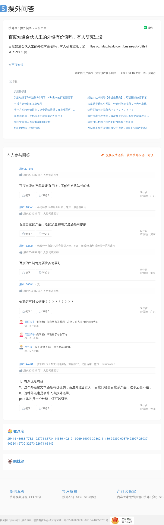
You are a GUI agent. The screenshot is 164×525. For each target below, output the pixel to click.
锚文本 (42, 387)
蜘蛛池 (18, 461)
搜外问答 (26, 28)
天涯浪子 (30, 321)
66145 (49, 443)
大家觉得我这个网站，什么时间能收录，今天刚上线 (117, 103)
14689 (59, 438)
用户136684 (26, 284)
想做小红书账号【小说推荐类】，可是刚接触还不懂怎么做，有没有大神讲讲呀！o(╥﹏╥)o (119, 97)
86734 (49, 438)
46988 (21, 438)
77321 (31, 438)
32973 (31, 443)
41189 (106, 438)
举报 (15, 81)
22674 (40, 443)
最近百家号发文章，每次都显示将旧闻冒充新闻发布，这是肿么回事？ (119, 115)
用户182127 (26, 245)
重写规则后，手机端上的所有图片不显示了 (38, 115)
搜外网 (13, 28)
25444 (12, 438)
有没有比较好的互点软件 (28, 103)
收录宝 (18, 431)
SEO (18, 8)
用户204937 (30, 174)
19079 (87, 438)
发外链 (28, 347)
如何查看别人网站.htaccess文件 (32, 121)
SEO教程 (90, 497)
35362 (96, 438)
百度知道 (17, 64)
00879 (125, 438)
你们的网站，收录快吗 (27, 127)
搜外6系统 (150, 497)
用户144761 (26, 364)
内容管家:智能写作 (129, 497)
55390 (115, 438)
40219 (68, 438)
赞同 (29, 195)
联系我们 (14, 520)
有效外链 (59, 392)
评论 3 (46, 311)
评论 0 (46, 195)
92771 (40, 438)
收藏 (60, 195)
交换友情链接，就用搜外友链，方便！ (131, 155)
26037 (143, 438)
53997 (134, 438)
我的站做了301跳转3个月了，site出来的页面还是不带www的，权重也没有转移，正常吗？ (45, 97)
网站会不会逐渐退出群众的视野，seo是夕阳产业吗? (117, 127)
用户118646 (26, 207)
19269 (78, 438)
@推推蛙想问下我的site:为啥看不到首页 (110, 121)
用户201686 (26, 168)
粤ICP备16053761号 (96, 520)
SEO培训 (35, 497)
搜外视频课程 (19, 497)
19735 (21, 443)
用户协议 (26, 520)
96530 (12, 443)
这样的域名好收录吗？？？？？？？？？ (111, 109)
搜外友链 (68, 497)
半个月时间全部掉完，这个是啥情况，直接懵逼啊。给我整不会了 (45, 109)
